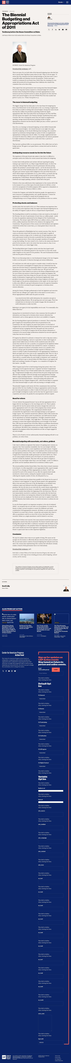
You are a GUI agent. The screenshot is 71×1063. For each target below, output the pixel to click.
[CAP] (6, 1057)
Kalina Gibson (57, 636)
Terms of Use (57, 1055)
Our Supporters (58, 1059)
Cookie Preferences (59, 1060)
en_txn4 (40, 919)
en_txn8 (40, 973)
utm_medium (42, 824)
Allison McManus (29, 636)
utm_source (41, 811)
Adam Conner (4, 636)
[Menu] (67, 2)
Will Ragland (43, 636)
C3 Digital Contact (43, 763)
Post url (40, 799)
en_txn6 (40, 946)
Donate (60, 2)
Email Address (43, 669)
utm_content (41, 851)
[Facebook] (6, 671)
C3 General (41, 695)
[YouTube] (9, 671)
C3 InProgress (42, 749)
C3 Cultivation (42, 735)
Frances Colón (57, 637)
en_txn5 (40, 932)
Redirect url (41, 788)
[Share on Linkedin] (55, 29)
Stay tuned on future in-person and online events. (52, 661)
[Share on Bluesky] (59, 29)
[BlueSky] (15, 671)
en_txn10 (40, 1000)
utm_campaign (42, 838)
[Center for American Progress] (4, 2)
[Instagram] (12, 671)
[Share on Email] (62, 29)
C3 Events (41, 708)
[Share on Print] (66, 29)
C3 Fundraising (42, 722)
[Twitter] (3, 671)
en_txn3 (40, 905)
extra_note (41, 1013)
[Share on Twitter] (49, 29)
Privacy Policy (57, 1057)
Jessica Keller (62, 636)
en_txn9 (40, 986)
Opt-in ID (40, 1039)
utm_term (41, 865)
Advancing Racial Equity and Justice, (56, 23)
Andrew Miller (22, 637)
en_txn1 (40, 878)
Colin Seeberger (22, 636)
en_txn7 (40, 959)
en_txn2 (40, 892)
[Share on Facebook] (52, 29)
